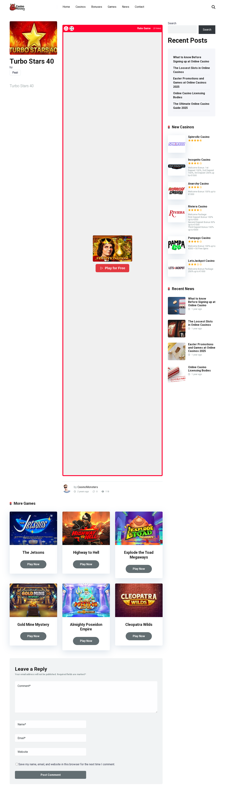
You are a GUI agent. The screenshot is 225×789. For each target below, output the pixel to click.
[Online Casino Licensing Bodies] (176, 382)
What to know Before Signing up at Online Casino (191, 59)
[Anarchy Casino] (176, 198)
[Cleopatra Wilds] (139, 616)
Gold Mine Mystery (33, 624)
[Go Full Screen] (71, 28)
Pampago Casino (199, 238)
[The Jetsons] (33, 544)
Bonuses (96, 6)
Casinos (81, 6)
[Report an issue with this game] (66, 28)
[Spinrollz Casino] (176, 151)
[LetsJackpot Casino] (176, 275)
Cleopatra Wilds (138, 624)
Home (66, 6)
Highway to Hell (86, 552)
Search (172, 23)
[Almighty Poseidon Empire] (86, 616)
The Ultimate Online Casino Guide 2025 (191, 106)
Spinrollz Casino (199, 137)
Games (112, 6)
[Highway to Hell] (86, 544)
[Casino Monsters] (17, 6)
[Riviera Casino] (176, 221)
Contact (139, 6)
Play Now (33, 564)
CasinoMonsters (88, 487)
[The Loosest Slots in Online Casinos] (176, 336)
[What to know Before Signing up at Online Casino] (176, 313)
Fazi (15, 72)
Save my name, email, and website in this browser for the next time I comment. (66, 764)
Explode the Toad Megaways (138, 554)
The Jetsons (33, 552)
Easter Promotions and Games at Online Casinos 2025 (189, 82)
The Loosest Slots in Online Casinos (191, 70)
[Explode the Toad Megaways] (139, 544)
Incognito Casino (199, 159)
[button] (112, 248)
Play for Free (114, 268)
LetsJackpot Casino (201, 260)
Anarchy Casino (198, 183)
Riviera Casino (197, 206)
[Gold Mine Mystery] (33, 616)
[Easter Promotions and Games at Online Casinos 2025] (176, 359)
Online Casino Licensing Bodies (189, 95)
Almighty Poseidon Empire (86, 626)
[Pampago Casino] (176, 253)
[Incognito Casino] (176, 174)
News (125, 6)
